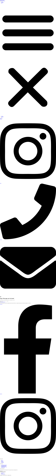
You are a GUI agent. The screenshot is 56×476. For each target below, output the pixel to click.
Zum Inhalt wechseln (2, 0)
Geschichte (2, 2)
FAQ (1, 117)
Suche (0, 301)
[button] (28, 59)
